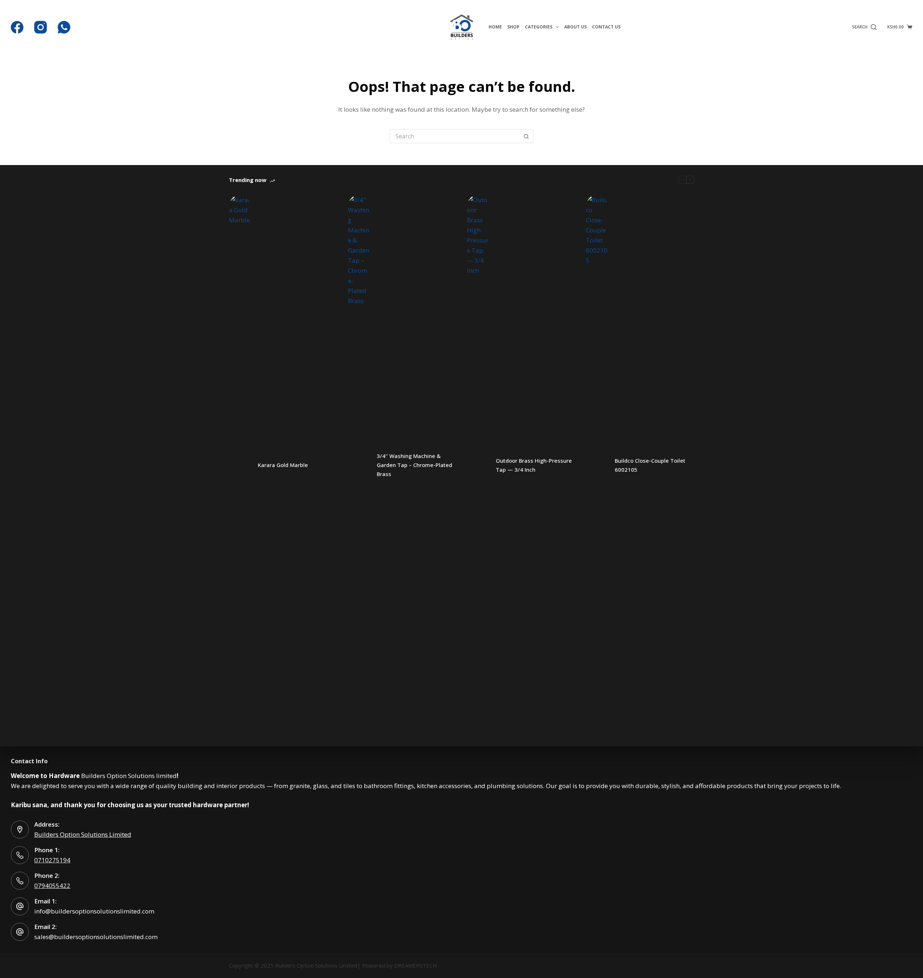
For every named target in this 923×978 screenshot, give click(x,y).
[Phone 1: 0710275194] (20, 855)
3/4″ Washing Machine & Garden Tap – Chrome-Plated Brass (414, 464)
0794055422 (52, 885)
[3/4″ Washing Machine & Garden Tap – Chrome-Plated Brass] (359, 465)
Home (495, 27)
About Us (575, 27)
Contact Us (606, 27)
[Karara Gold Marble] (240, 465)
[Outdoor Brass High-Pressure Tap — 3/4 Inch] (478, 465)
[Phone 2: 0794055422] (20, 881)
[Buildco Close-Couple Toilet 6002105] (597, 465)
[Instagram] (40, 27)
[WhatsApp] (64, 27)
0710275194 (52, 860)
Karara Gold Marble (283, 464)
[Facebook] (17, 27)
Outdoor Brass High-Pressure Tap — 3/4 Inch (534, 465)
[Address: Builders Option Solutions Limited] (20, 830)
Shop (513, 27)
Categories (538, 27)
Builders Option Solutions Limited (82, 834)
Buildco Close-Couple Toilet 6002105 (650, 465)
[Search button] (526, 136)
